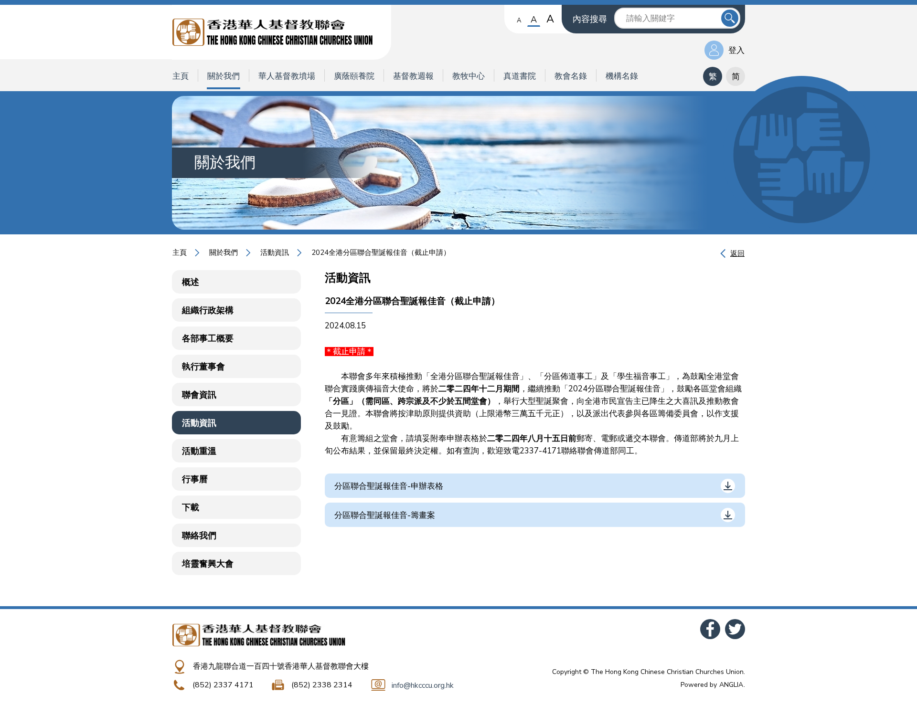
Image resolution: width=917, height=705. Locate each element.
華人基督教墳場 (286, 76)
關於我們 (223, 76)
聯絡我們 (199, 535)
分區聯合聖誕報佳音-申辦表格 (388, 486)
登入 (736, 50)
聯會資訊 (199, 394)
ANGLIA (731, 684)
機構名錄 (622, 76)
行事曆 (195, 479)
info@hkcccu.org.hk (423, 685)
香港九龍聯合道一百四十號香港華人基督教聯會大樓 (281, 666)
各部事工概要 (208, 338)
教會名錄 (570, 76)
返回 (737, 253)
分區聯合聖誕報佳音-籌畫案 (384, 515)
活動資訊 (274, 252)
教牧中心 (468, 76)
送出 (729, 18)
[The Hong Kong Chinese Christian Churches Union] (281, 32)
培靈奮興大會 (208, 563)
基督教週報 (413, 76)
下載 (190, 507)
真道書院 (519, 76)
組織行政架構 (208, 310)
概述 (190, 282)
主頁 (180, 76)
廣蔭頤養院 (354, 76)
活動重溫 (199, 451)
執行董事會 (203, 366)
